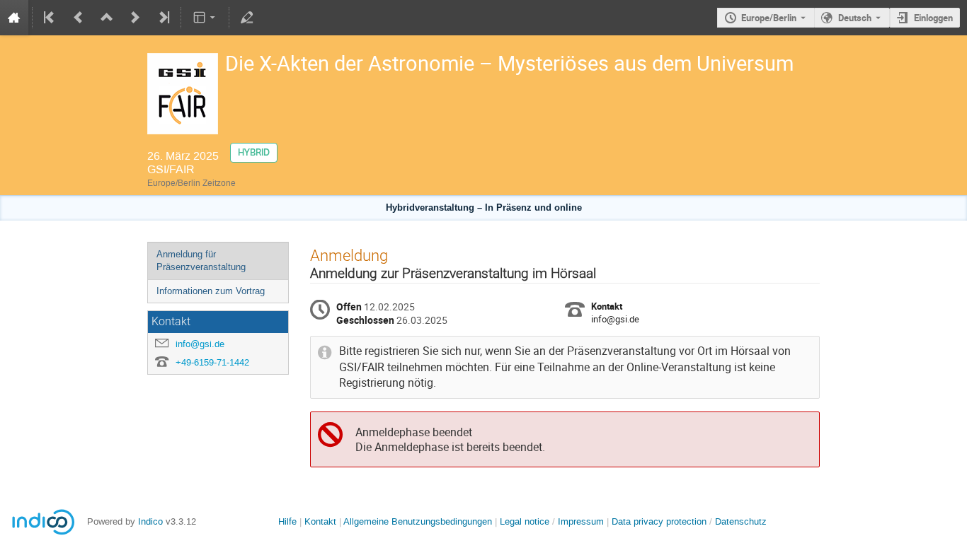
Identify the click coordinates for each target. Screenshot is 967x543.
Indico (150, 521)
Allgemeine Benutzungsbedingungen (417, 521)
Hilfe (287, 521)
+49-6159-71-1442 (212, 362)
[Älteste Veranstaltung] (50, 17)
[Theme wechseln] (205, 17)
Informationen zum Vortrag (210, 291)
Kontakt (320, 521)
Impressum (581, 521)
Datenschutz (741, 521)
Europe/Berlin (768, 17)
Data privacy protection (660, 521)
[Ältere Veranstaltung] (78, 17)
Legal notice (526, 521)
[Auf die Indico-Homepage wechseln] (14, 17)
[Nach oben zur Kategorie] (107, 17)
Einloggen (933, 17)
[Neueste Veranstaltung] (163, 17)
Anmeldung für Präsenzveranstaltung (201, 261)
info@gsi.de (200, 344)
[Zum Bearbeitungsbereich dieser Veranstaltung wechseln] (247, 17)
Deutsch (854, 17)
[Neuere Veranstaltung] (135, 17)
